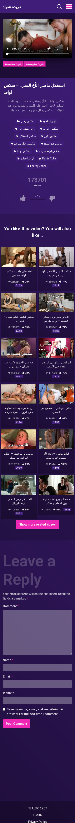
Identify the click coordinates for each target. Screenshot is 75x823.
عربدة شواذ (12, 7)
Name (8, 660)
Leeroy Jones (38, 165)
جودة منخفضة (13, 64)
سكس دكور (50, 136)
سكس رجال (27, 121)
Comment (11, 606)
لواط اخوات (27, 158)
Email (7, 676)
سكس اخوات (50, 128)
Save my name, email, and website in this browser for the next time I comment (35, 712)
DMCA (37, 815)
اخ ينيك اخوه (49, 121)
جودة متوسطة (35, 64)
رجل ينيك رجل (26, 128)
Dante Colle (49, 158)
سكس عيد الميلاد (52, 143)
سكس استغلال (27, 136)
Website (8, 693)
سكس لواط (23, 151)
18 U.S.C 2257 (37, 808)
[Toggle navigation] (69, 6)
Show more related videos (37, 524)
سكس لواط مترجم (49, 151)
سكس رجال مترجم (24, 143)
